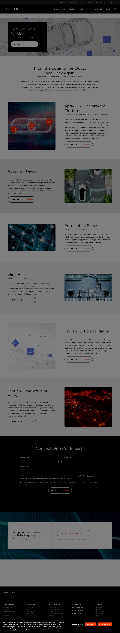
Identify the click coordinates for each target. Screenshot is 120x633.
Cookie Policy (13, 630)
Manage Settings (77, 624)
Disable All (90, 624)
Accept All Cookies (105, 624)
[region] (60, 624)
